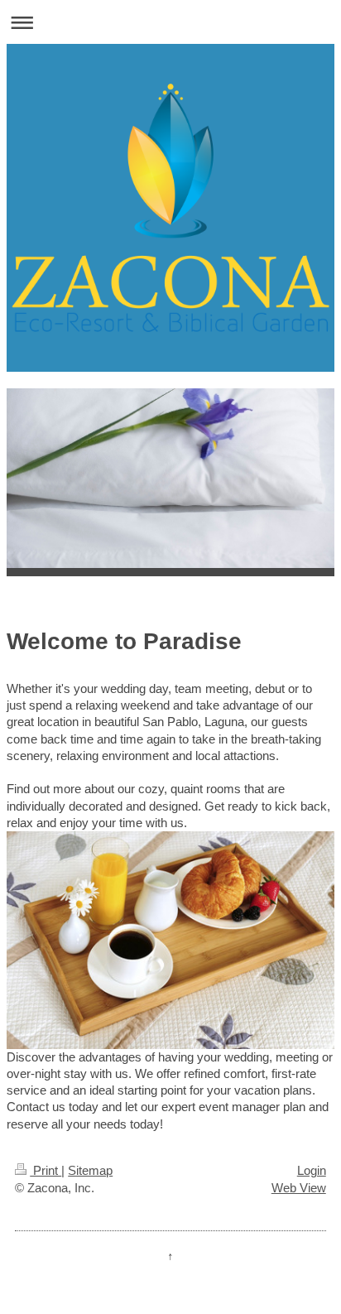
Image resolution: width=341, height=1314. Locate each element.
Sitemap (90, 1170)
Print (45, 1170)
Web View (298, 1188)
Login (311, 1170)
